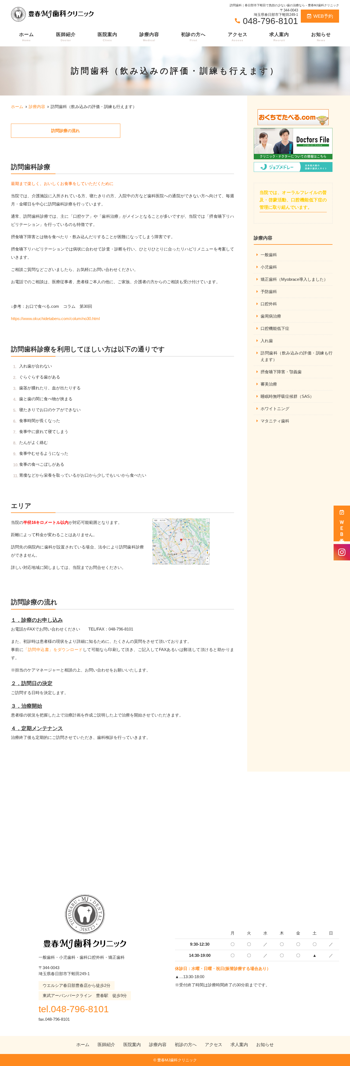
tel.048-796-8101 (74, 1009)
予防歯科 (269, 291)
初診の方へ (193, 37)
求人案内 (279, 37)
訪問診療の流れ (65, 130)
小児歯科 (269, 267)
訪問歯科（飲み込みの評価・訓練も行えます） (296, 356)
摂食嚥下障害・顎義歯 (281, 371)
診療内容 (149, 37)
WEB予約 (323, 16)
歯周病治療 (271, 316)
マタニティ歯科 (275, 421)
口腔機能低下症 (275, 328)
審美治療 (269, 384)
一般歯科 (269, 254)
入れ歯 (267, 340)
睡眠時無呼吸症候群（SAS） (287, 396)
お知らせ (321, 37)
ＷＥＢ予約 (342, 527)
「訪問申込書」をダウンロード (53, 649)
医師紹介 (66, 37)
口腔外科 (269, 303)
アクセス (237, 37)
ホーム (26, 37)
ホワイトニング (275, 408)
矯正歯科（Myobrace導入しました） (294, 279)
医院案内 (107, 37)
